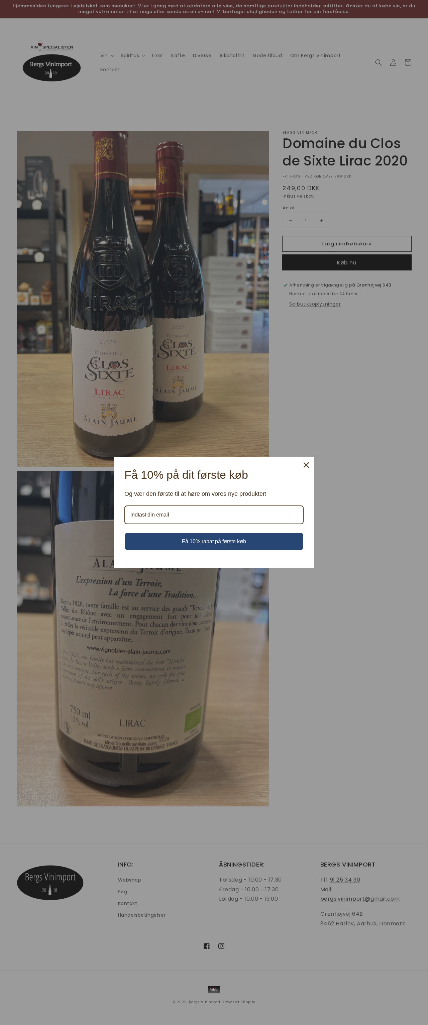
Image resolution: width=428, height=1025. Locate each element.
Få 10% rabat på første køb (214, 541)
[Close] (306, 465)
